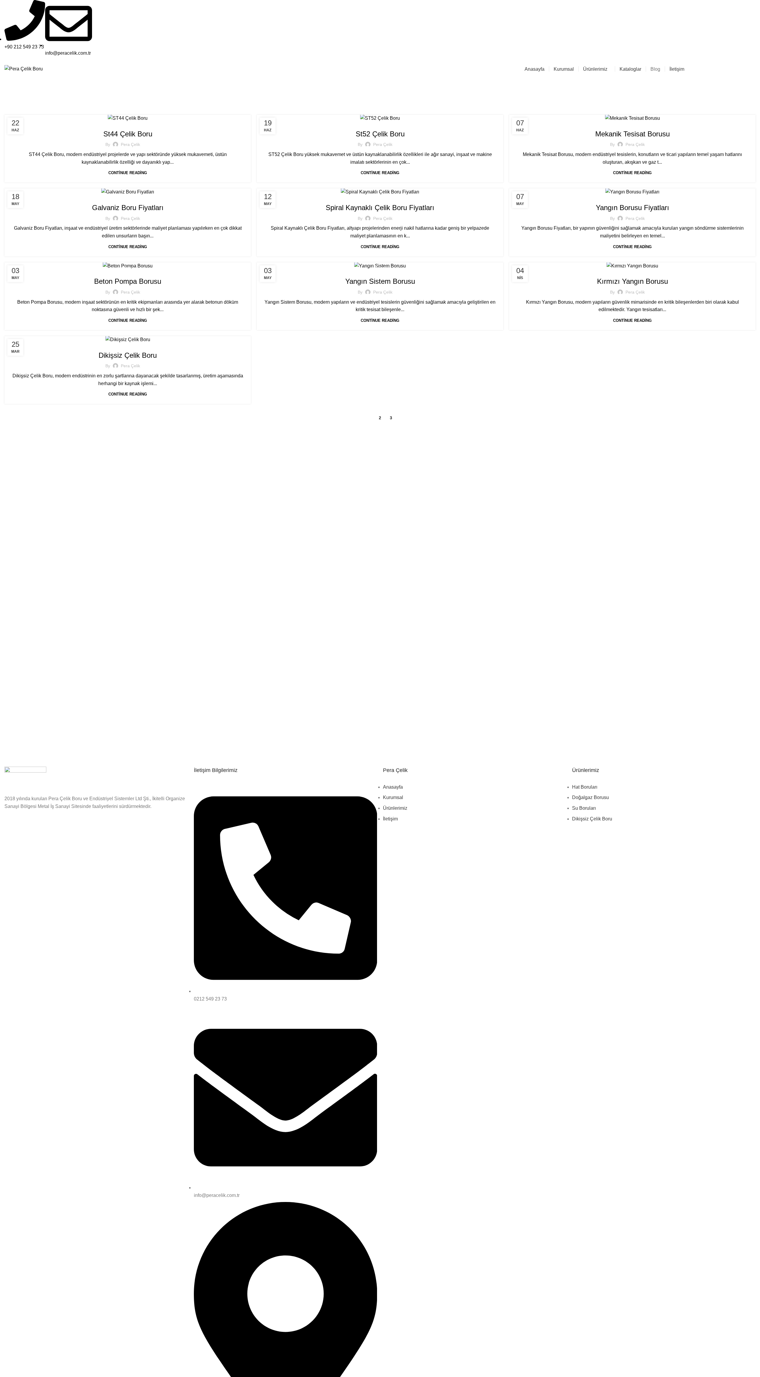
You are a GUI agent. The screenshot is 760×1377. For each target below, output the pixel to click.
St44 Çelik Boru (127, 134)
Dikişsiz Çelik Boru (128, 355)
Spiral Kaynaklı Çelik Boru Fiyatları (380, 208)
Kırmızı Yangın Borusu (632, 281)
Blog (128, 121)
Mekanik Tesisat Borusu (632, 134)
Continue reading (127, 173)
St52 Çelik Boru (380, 134)
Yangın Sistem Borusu (380, 281)
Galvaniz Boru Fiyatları (128, 208)
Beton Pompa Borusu (127, 281)
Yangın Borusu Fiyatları (632, 208)
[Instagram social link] (752, 31)
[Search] (754, 69)
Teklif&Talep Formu (718, 69)
